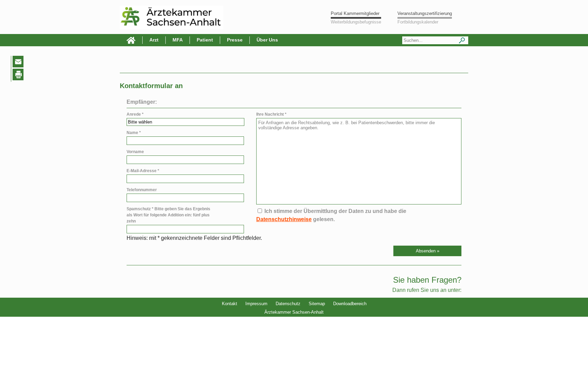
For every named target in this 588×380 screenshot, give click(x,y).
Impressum (256, 303)
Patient (205, 40)
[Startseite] (131, 40)
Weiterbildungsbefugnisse (356, 21)
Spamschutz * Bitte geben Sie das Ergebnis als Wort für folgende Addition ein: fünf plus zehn (168, 215)
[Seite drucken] (19, 75)
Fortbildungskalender (417, 21)
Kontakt (229, 303)
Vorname (135, 151)
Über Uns (267, 40)
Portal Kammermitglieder (355, 13)
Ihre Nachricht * (271, 114)
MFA (178, 40)
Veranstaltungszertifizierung (424, 13)
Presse (235, 40)
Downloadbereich (349, 303)
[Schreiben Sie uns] (19, 63)
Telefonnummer (142, 189)
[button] (427, 251)
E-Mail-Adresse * (143, 170)
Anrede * (135, 114)
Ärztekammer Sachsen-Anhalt (294, 312)
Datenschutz (288, 303)
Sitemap (317, 303)
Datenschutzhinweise (284, 219)
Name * (134, 132)
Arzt (154, 40)
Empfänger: (142, 102)
